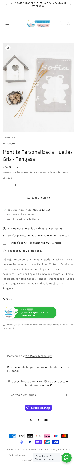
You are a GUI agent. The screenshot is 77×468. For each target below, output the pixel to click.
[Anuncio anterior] (7, 5)
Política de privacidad (19, 455)
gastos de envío (30, 172)
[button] (7, 23)
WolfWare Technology (38, 356)
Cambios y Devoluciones (58, 449)
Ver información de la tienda (23, 219)
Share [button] (9, 299)
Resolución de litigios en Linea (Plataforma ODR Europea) (38, 369)
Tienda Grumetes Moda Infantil (28, 449)
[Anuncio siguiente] (70, 5)
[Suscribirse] (66, 395)
